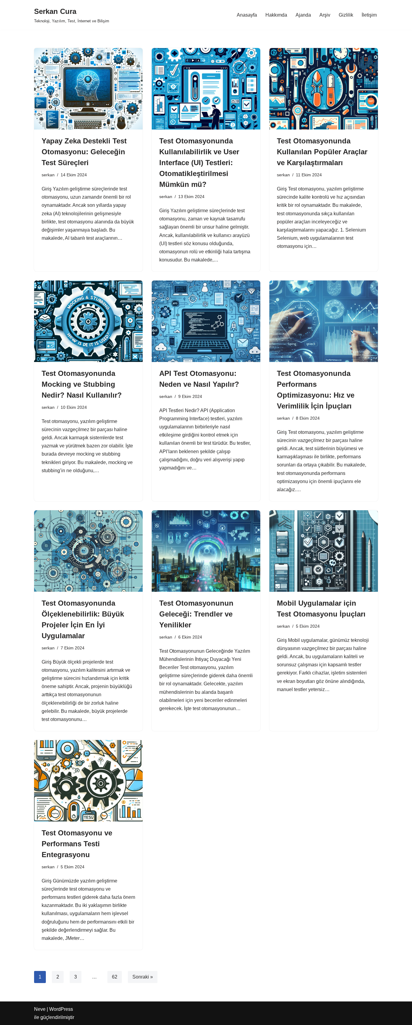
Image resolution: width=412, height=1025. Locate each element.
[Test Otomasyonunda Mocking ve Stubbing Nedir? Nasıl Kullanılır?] (88, 321)
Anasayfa (247, 15)
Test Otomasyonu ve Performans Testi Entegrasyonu (77, 844)
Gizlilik (346, 15)
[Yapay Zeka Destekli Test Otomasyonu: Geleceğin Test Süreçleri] (88, 89)
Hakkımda (276, 15)
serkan (48, 174)
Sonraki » (142, 976)
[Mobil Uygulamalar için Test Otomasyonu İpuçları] (323, 551)
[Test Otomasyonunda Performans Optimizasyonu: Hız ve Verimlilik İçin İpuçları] (323, 321)
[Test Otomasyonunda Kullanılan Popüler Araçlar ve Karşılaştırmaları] (323, 89)
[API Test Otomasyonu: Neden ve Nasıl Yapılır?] (206, 321)
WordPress (61, 1009)
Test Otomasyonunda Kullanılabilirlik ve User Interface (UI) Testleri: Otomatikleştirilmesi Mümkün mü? (199, 162)
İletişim (369, 15)
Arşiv (324, 15)
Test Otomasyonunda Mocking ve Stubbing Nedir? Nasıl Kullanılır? (82, 384)
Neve (40, 1009)
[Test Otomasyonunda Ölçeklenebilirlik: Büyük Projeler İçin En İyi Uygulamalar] (88, 551)
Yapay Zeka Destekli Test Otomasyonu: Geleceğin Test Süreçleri (84, 152)
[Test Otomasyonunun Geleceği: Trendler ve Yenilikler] (206, 551)
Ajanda (303, 15)
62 (114, 976)
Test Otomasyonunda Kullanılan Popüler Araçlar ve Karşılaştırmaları (322, 152)
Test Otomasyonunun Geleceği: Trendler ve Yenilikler (196, 614)
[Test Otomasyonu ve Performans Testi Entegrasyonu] (88, 781)
